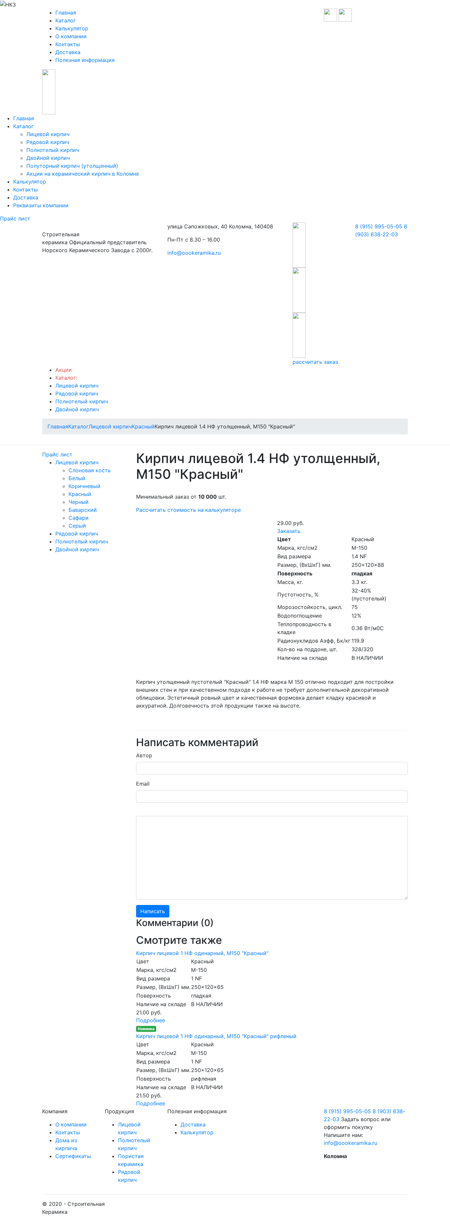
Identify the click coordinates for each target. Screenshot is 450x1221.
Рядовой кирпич (47, 142)
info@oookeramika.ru (194, 252)
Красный (80, 494)
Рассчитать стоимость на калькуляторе (188, 510)
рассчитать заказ (315, 362)
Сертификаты (73, 1156)
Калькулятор (71, 28)
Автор (144, 755)
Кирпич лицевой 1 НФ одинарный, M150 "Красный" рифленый (216, 1036)
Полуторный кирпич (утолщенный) (72, 165)
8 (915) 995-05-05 (378, 226)
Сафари (79, 517)
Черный (79, 502)
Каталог (65, 20)
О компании (71, 36)
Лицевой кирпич (48, 134)
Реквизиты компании (41, 205)
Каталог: (66, 377)
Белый (77, 478)
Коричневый (84, 486)
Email (143, 783)
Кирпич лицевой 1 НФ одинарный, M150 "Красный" (202, 953)
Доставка (67, 52)
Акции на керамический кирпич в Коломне (82, 173)
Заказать (288, 531)
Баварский (83, 510)
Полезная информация (85, 60)
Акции (63, 369)
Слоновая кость (90, 470)
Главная (65, 12)
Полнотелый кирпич (52, 150)
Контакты (67, 44)
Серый (77, 525)
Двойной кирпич (48, 158)
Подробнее (150, 1020)
